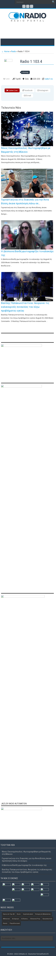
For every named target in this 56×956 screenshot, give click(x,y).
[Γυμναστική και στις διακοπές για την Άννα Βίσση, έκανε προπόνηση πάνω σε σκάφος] (16, 885)
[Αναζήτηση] (53, 2)
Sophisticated (28, 914)
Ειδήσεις (24, 919)
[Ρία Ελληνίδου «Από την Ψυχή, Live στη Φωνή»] (16, 890)
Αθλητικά (6, 919)
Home (6, 51)
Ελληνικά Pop (35, 919)
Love (8, 79)
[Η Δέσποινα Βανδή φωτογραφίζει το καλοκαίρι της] (27, 234)
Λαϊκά (5, 923)
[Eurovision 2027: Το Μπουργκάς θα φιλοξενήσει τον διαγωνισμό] (7, 901)
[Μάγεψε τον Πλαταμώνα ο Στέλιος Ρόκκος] (35, 891)
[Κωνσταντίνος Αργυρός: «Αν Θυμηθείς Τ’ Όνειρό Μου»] (45, 890)
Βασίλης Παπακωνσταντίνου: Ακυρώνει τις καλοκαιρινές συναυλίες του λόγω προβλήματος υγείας (25, 307)
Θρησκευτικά (47, 919)
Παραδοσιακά (15, 923)
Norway (25, 72)
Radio (13, 51)
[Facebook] (24, 6)
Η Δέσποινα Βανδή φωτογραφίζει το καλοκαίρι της (24, 865)
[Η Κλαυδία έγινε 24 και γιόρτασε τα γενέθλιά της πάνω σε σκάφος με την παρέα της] (45, 885)
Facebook (28, 90)
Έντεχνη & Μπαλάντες (43, 914)
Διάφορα (15, 919)
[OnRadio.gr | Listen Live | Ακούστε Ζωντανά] (27, 19)
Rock (19, 914)
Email (28, 95)
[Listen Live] (9, 61)
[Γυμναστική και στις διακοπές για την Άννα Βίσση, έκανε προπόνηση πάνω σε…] (27, 183)
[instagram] (31, 6)
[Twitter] (27, 6)
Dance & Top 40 (8, 914)
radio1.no (49, 79)
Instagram (43, 90)
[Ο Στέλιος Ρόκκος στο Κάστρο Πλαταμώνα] (16, 901)
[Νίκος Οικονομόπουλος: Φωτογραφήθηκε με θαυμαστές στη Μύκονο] (27, 129)
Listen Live (13, 90)
